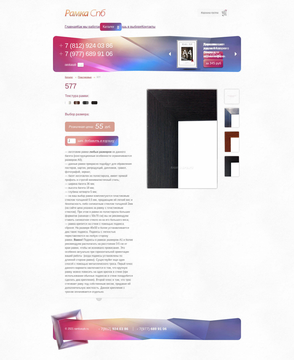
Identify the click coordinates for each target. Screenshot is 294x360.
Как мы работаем (90, 26)
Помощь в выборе (128, 26)
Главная (71, 26)
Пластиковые (85, 77)
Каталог (108, 26)
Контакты (148, 26)
